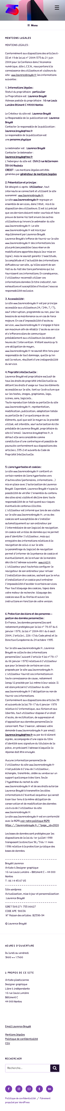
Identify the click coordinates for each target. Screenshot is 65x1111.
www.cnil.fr (44, 562)
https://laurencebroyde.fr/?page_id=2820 (32, 825)
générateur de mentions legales (38, 174)
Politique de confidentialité (20, 1098)
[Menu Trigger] (57, 7)
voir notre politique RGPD (35, 821)
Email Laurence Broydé (18, 1026)
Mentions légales (15, 1034)
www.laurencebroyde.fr (24, 75)
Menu (34, 25)
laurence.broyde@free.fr (19, 157)
